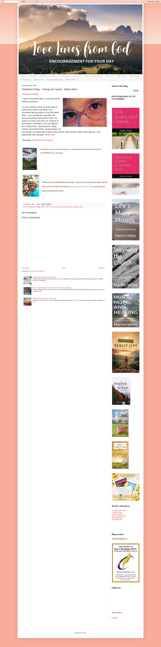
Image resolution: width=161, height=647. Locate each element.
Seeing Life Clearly (30, 94)
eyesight (38, 206)
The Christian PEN (117, 518)
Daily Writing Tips (117, 519)
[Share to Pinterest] (50, 204)
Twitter (90, 186)
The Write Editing (117, 512)
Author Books (134, 76)
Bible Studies (121, 76)
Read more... (50, 135)
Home (64, 268)
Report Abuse (117, 612)
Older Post (101, 268)
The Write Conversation (119, 510)
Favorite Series (64, 76)
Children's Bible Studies (55, 79)
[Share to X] (46, 204)
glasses (43, 206)
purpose (70, 206)
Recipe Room (71, 79)
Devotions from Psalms (48, 76)
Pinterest (83, 186)
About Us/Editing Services (94, 76)
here (47, 152)
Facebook (75, 186)
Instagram (101, 186)
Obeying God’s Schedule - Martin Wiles (44, 277)
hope (47, 206)
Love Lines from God (54, 206)
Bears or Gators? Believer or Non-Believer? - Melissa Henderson (52, 288)
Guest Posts (77, 76)
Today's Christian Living (119, 516)
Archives (23, 76)
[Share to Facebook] (48, 204)
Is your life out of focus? (42, 140)
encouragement (31, 206)
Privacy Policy (38, 79)
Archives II (33, 76)
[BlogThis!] (44, 204)
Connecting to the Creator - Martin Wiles (44, 298)
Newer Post (25, 268)
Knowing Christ (25, 79)
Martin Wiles (64, 206)
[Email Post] (38, 204)
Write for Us (110, 76)
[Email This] (42, 204)
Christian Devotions (117, 514)
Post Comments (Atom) (37, 271)
